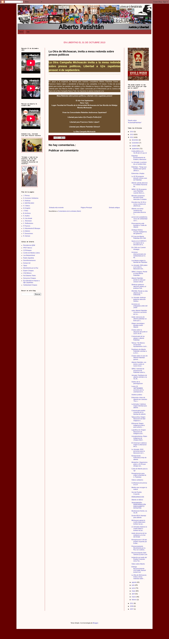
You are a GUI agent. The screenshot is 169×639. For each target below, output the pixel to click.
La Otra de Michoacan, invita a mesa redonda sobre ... (139, 577)
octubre (134, 146)
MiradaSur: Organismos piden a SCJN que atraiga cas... (139, 464)
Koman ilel (26, 263)
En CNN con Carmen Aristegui (139, 248)
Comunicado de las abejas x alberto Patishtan (138, 338)
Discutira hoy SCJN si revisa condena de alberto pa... (139, 204)
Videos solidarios (137, 480)
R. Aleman (26, 236)
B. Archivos (27, 213)
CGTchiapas (27, 250)
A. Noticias (26, 201)
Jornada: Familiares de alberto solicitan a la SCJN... (139, 377)
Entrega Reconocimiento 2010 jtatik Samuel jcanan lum (139, 569)
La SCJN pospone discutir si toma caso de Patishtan (139, 178)
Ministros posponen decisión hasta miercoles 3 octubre (139, 197)
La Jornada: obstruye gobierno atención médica (139, 299)
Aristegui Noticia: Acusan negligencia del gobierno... (139, 231)
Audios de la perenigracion (137, 382)
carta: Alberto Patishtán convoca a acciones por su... (139, 312)
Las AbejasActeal (29, 255)
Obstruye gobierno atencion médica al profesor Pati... (139, 286)
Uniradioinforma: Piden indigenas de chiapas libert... (139, 438)
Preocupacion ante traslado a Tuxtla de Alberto (139, 225)
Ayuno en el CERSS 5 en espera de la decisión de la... (139, 243)
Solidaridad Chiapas (30, 285)
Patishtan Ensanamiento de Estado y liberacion (139, 157)
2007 (132, 609)
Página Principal (86, 207)
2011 (132, 603)
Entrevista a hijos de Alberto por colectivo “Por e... (139, 399)
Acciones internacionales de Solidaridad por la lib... (139, 254)
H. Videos (26, 206)
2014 (132, 132)
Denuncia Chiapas (29, 278)
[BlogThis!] (57, 137)
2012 (132, 137)
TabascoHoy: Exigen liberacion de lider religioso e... (138, 418)
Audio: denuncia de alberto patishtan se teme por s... (139, 318)
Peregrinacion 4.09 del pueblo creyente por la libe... (139, 541)
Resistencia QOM (29, 245)
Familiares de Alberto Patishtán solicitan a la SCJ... (139, 351)
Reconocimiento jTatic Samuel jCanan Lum (139, 553)
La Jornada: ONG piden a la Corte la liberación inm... (139, 267)
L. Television (27, 221)
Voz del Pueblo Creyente (137, 493)
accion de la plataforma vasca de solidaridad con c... (139, 218)
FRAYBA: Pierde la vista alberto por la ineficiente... (140, 293)
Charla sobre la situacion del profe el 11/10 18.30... (139, 331)
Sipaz (25, 265)
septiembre (136, 149)
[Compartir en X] (59, 137)
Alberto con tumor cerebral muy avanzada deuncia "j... (139, 211)
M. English (26, 208)
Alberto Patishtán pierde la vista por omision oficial (138, 280)
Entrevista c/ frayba (138, 173)
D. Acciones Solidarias (30, 198)
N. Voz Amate (27, 218)
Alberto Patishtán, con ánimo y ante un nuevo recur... (139, 364)
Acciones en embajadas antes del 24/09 (139, 306)
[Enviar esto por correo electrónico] (54, 137)
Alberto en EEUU (137, 500)
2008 (132, 606)
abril (133, 594)
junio (133, 588)
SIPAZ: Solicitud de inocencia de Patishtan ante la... (139, 370)
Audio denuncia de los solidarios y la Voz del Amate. (139, 535)
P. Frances (26, 226)
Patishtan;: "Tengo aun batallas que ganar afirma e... (139, 168)
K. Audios (26, 216)
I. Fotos (25, 211)
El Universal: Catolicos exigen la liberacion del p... (139, 444)
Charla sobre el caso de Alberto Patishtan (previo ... (140, 357)
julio (133, 585)
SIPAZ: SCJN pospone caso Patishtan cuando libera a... (139, 191)
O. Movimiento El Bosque (31, 228)
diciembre (135, 140)
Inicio (21, 32)
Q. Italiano (26, 231)
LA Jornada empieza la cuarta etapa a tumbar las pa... (139, 528)
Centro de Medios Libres (31, 253)
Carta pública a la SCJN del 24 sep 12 (139, 152)
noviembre (135, 143)
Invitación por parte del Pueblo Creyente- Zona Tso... (139, 559)
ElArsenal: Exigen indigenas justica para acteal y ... (138, 425)
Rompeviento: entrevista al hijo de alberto (139, 457)
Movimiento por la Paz (30, 268)
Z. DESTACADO (28, 203)
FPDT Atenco (27, 248)
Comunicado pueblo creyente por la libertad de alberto (139, 412)
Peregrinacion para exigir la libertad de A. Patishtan (139, 475)
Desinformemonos (29, 260)
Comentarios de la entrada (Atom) (69, 211)
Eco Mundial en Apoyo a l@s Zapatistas (31, 281)
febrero (134, 600)
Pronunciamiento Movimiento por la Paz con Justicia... (138, 548)
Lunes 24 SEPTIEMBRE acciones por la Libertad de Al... (138, 389)
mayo (134, 591)
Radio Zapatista (28, 258)
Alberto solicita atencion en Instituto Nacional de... (140, 184)
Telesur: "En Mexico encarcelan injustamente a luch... (140, 344)
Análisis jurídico (137, 395)
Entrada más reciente (56, 207)
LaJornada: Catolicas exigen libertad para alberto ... (139, 406)
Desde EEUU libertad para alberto (139, 516)
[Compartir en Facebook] (61, 137)
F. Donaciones (28, 233)
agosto (134, 582)
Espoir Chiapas (28, 270)
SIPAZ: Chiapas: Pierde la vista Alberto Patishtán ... (139, 273)
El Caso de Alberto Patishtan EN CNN (139, 237)
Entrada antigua (114, 207)
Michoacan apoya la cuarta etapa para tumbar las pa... (138, 522)
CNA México (27, 273)
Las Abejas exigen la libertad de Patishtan (139, 261)
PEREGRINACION (138, 497)
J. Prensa (26, 195)
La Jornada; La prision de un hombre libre (139, 163)
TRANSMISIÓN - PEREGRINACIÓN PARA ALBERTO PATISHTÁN (139, 505)
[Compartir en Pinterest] (64, 137)
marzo (134, 597)
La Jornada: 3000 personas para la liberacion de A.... (138, 451)
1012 (28, 32)
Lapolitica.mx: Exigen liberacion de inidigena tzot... (139, 431)
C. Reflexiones (28, 223)
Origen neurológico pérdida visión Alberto (138, 325)
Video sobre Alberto (138, 564)
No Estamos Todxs (29, 275)
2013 (132, 134)
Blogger (95, 623)
